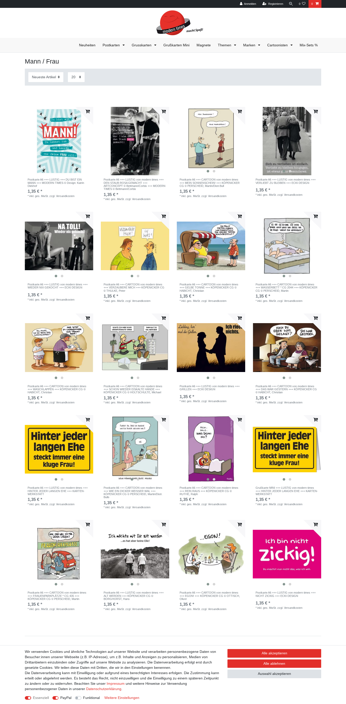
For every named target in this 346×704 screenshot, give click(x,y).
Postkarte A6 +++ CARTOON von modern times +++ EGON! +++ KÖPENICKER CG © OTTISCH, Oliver (210, 595)
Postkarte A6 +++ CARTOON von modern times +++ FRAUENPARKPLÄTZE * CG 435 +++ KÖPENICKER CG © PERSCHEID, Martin (57, 595)
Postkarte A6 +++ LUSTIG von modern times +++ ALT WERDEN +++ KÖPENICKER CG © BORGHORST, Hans (134, 595)
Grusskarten (142, 45)
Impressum (116, 683)
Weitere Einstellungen (121, 698)
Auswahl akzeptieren (274, 674)
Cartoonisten (278, 45)
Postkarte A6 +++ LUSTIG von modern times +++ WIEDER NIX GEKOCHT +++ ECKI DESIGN (58, 286)
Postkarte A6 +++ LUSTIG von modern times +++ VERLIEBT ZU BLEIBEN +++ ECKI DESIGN (286, 181)
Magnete (204, 45)
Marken (249, 45)
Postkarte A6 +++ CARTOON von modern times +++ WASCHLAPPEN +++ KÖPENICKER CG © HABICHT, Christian (57, 389)
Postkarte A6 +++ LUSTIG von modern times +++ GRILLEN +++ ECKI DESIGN (210, 388)
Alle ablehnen (274, 663)
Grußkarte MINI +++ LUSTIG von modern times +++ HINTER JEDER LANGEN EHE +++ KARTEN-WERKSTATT (287, 491)
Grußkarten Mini (176, 45)
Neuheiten (87, 45)
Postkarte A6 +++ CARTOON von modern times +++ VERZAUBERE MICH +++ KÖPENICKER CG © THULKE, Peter (134, 287)
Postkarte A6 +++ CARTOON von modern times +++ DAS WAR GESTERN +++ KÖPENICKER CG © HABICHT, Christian (286, 389)
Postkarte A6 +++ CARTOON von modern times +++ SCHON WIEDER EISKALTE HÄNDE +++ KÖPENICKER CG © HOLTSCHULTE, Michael (133, 389)
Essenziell (41, 698)
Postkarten (112, 45)
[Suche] (291, 4)
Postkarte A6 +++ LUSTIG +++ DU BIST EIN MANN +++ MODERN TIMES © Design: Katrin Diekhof (56, 182)
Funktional (91, 698)
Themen (225, 45)
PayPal (65, 698)
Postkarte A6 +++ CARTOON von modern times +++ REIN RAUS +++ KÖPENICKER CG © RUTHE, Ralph (209, 491)
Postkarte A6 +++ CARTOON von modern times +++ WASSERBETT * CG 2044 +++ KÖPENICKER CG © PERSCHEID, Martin (286, 287)
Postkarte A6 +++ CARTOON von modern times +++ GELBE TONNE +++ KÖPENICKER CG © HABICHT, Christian (209, 287)
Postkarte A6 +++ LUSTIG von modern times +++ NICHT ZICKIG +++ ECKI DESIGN (286, 594)
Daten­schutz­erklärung (103, 689)
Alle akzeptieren (274, 653)
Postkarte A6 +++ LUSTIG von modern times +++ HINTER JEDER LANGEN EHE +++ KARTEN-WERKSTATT (58, 491)
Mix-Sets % (309, 45)
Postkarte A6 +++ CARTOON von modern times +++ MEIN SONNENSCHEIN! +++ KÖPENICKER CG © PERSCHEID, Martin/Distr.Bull (210, 182)
